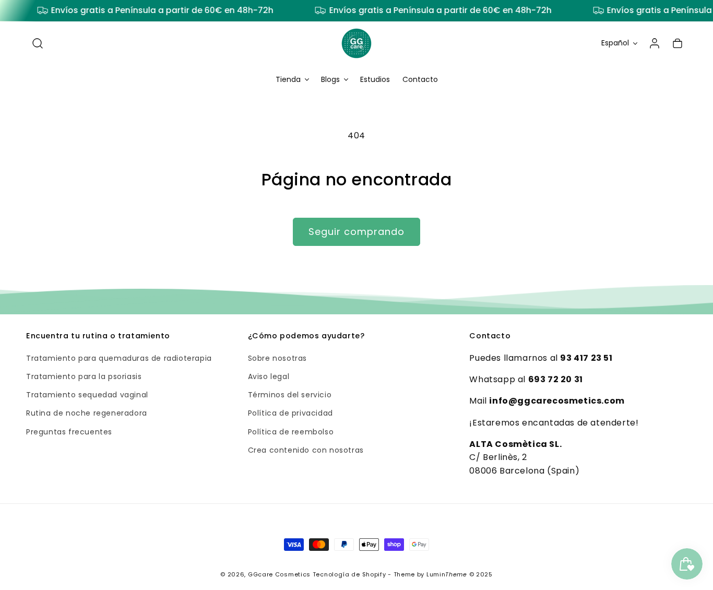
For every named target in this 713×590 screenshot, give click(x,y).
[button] (37, 43)
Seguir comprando (356, 231)
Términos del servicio (290, 395)
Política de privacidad (290, 413)
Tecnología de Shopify (349, 574)
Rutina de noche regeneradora (86, 413)
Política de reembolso (291, 432)
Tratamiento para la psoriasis (83, 376)
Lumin (446, 574)
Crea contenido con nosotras (306, 450)
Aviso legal (269, 376)
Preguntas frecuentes (69, 432)
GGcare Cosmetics (279, 574)
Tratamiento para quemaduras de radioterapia (119, 358)
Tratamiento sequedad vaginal (87, 395)
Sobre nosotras (277, 358)
